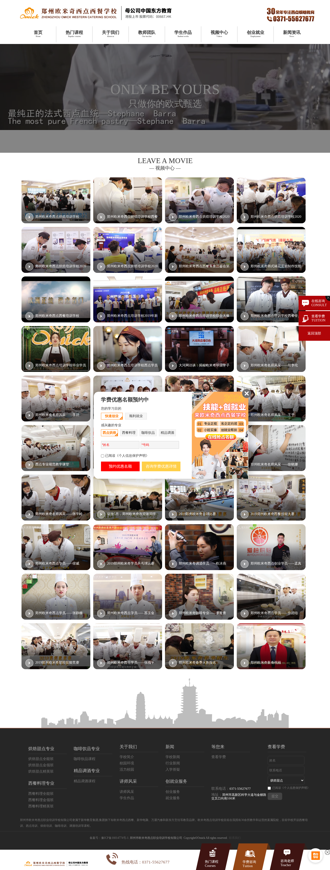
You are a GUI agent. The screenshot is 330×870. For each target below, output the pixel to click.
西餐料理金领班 (41, 800)
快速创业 (112, 416)
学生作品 (127, 798)
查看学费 (218, 757)
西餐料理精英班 (41, 806)
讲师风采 (127, 792)
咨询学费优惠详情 (161, 466)
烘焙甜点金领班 (41, 765)
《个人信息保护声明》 (295, 788)
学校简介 (127, 757)
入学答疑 (172, 769)
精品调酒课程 (84, 781)
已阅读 (291, 788)
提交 (275, 796)
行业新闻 (172, 763)
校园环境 (127, 763)
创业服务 (172, 792)
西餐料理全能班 (41, 794)
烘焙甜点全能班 (41, 759)
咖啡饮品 (148, 433)
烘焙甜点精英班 (41, 771)
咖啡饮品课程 (84, 759)
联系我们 (235, 838)
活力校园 (127, 769)
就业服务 (172, 798)
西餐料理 (129, 433)
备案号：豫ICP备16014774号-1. (109, 838)
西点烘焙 (109, 433)
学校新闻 (172, 757)
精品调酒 (167, 433)
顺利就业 (136, 416)
